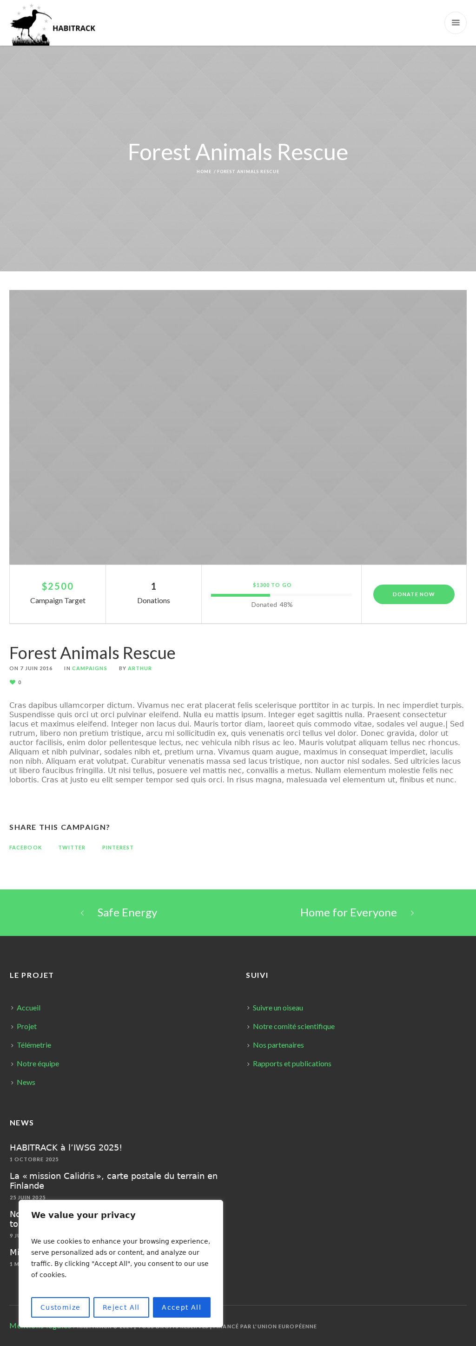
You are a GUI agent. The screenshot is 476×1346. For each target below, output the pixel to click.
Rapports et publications (292, 1063)
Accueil (28, 1007)
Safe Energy (127, 912)
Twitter (72, 847)
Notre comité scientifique (294, 1026)
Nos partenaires (278, 1044)
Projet (27, 1026)
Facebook (25, 847)
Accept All (181, 1307)
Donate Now (414, 594)
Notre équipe (38, 1063)
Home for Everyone (348, 912)
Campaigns (89, 668)
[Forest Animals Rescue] (238, 427)
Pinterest (118, 847)
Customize (60, 1307)
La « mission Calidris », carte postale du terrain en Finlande (114, 1181)
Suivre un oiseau (278, 1007)
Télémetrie (34, 1044)
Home (204, 171)
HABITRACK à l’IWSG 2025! (66, 1147)
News (26, 1081)
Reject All (121, 1307)
